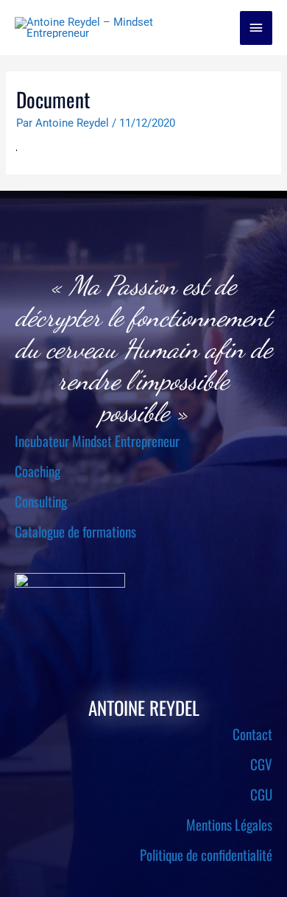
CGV (261, 763)
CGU (261, 794)
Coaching (37, 470)
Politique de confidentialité (206, 854)
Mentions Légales (229, 824)
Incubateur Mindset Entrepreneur (97, 440)
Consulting (41, 500)
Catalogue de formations (75, 531)
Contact (252, 733)
